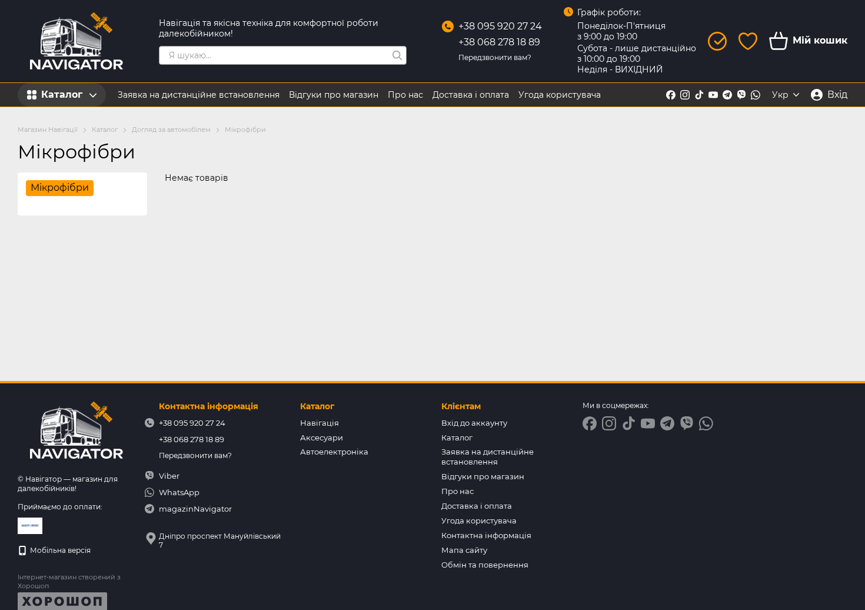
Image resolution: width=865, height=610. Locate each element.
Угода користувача (559, 94)
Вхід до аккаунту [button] (474, 422)
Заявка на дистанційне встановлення (199, 94)
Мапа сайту (464, 550)
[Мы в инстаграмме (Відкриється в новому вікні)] (685, 95)
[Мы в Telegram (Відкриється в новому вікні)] (727, 95)
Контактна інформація (486, 535)
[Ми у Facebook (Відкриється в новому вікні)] (671, 95)
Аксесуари (321, 437)
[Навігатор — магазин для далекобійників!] (76, 430)
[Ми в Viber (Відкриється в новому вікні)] (741, 95)
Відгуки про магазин (333, 94)
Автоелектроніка (334, 451)
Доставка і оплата (470, 94)
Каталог (457, 437)
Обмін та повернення (484, 564)
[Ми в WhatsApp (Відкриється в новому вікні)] (755, 95)
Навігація (319, 422)
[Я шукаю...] (397, 55)
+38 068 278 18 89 (499, 42)
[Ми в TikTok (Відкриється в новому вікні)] (699, 95)
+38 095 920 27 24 (500, 26)
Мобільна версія (59, 550)
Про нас (405, 94)
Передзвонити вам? (494, 57)
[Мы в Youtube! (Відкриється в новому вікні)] (713, 95)
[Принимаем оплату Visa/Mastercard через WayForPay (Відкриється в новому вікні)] (30, 525)
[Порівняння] (717, 41)
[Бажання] (747, 41)
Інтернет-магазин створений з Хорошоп (69, 581)
